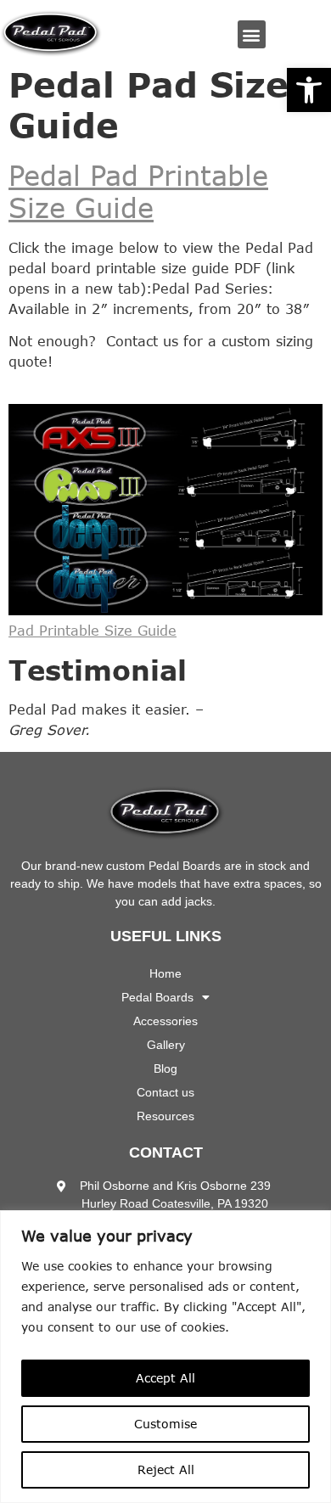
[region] (165, 1356)
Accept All (165, 1378)
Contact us (165, 1092)
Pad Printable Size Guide (92, 630)
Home (165, 973)
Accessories (165, 1021)
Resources (165, 1116)
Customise (165, 1423)
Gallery (166, 1045)
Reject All (165, 1469)
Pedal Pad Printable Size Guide (138, 191)
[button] (309, 90)
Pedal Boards (157, 997)
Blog (165, 1068)
